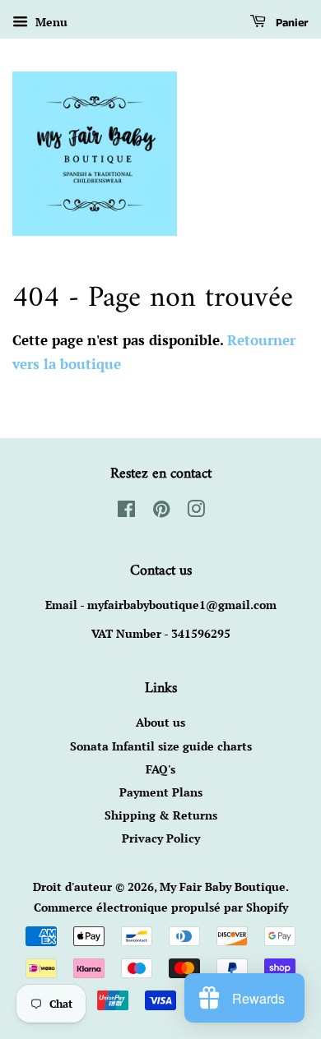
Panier (290, 23)
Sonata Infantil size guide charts (161, 746)
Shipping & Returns (161, 815)
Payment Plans (160, 792)
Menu (49, 22)
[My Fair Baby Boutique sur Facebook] (126, 512)
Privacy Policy (161, 838)
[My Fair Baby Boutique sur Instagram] (196, 512)
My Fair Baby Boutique (223, 886)
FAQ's (160, 769)
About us (160, 722)
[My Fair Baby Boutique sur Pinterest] (161, 512)
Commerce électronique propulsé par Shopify (161, 907)
